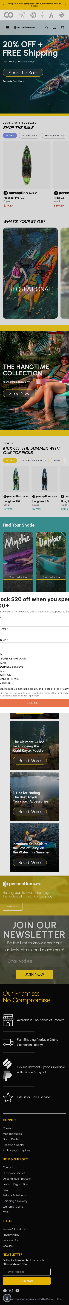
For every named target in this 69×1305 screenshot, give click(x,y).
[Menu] (7, 27)
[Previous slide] (4, 5)
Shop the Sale (23, 72)
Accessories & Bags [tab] (34, 460)
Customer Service (14, 1173)
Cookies (8, 1246)
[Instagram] (11, 1291)
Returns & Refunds (14, 1195)
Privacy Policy (11, 1234)
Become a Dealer (13, 1145)
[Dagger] (42, 15)
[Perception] (24, 27)
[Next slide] (65, 5)
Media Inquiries (12, 1133)
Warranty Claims (13, 1206)
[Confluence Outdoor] (9, 15)
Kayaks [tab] (10, 135)
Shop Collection (18, 577)
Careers (8, 1128)
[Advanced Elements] (51, 15)
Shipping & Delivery (15, 1201)
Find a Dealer (11, 1139)
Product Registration (15, 1184)
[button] (7, 1298)
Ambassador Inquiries (16, 1150)
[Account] (54, 27)
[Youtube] (17, 1291)
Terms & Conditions (15, 1229)
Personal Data (11, 1240)
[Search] (47, 27)
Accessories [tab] (29, 135)
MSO (6, 1212)
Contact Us (10, 1167)
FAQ (5, 1189)
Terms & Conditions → (15, 81)
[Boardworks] (62, 15)
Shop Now (19, 393)
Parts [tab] (57, 460)
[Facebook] (5, 1291)
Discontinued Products (17, 1178)
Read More (30, 760)
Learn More (12, 906)
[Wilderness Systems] (33, 15)
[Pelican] (22, 15)
